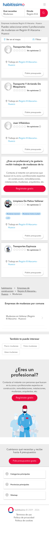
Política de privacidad (24, 518)
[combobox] (13, 13)
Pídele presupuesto (33, 73)
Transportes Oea (22, 47)
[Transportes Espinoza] (8, 249)
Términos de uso (24, 515)
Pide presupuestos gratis (24, 461)
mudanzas (11, 346)
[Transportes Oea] (8, 49)
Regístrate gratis (24, 398)
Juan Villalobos (21, 123)
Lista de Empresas (12, 502)
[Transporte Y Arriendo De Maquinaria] (8, 86)
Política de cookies (24, 521)
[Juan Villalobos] (8, 126)
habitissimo (6, 288)
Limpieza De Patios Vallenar (28, 201)
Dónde (30, 11)
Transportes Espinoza (24, 246)
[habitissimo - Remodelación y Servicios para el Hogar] (13, 4)
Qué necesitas (10, 11)
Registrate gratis (24, 188)
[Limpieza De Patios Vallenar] (8, 204)
